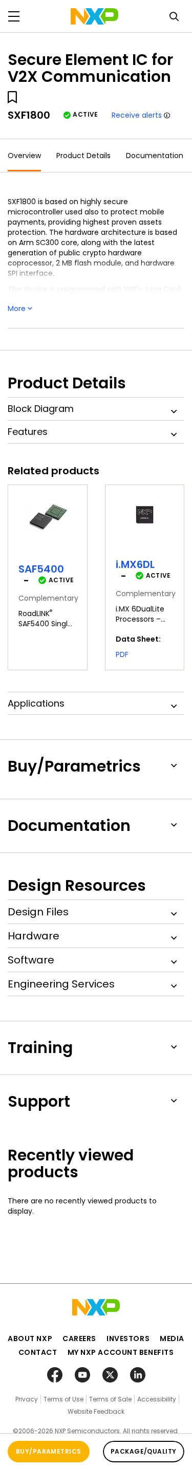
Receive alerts (137, 115)
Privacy (26, 1399)
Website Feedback (96, 1411)
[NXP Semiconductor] (94, 16)
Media (172, 1338)
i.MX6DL (135, 564)
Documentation (154, 155)
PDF (122, 654)
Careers (79, 1338)
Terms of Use (63, 1399)
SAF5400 (41, 569)
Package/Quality (144, 1451)
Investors (128, 1338)
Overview (24, 155)
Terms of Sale (110, 1399)
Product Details (83, 155)
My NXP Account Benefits (121, 1352)
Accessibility (156, 1399)
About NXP (30, 1338)
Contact (37, 1352)
